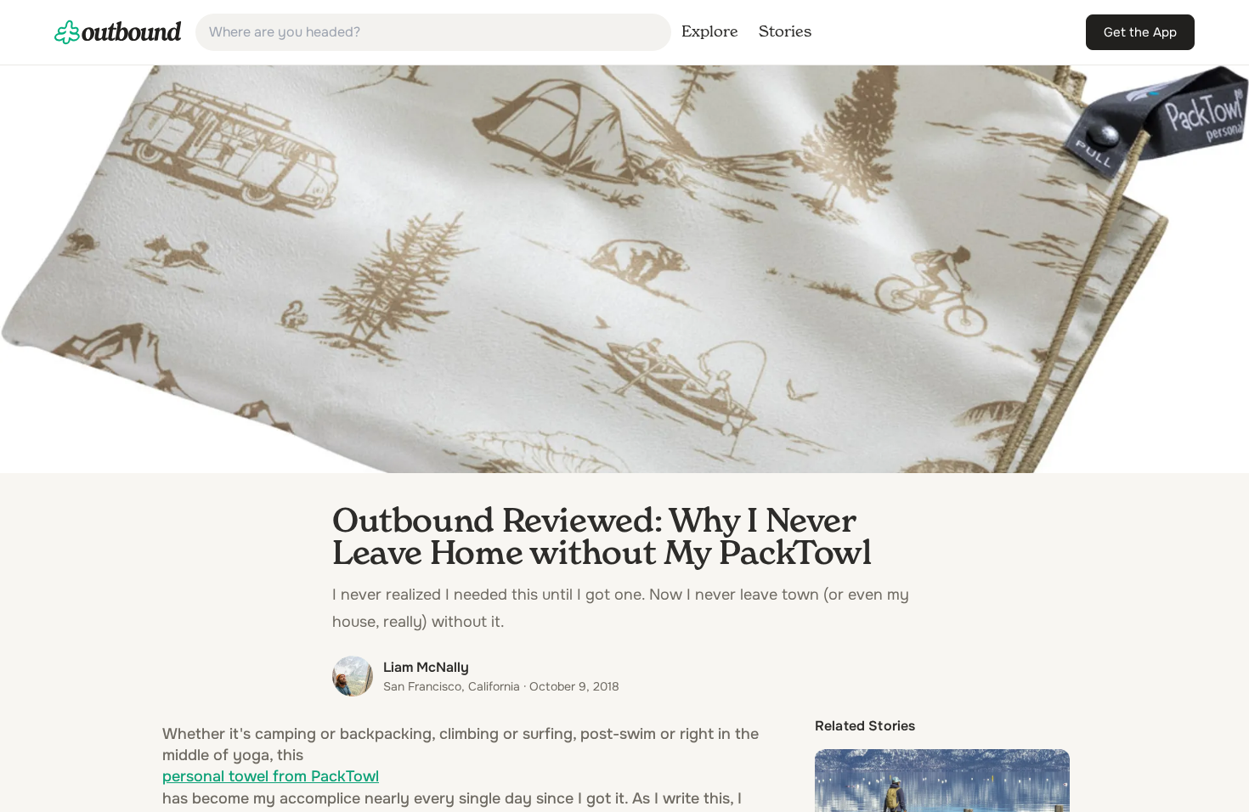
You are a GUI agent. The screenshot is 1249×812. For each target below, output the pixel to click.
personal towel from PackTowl (270, 776)
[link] (118, 32)
